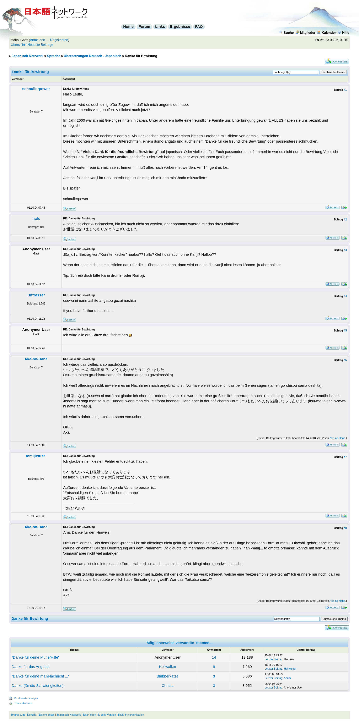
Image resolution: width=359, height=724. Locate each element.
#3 (345, 250)
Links (160, 26)
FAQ (199, 26)
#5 (345, 330)
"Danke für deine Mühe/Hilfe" (35, 657)
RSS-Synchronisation (131, 714)
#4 (345, 296)
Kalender (329, 32)
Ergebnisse (180, 26)
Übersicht (18, 44)
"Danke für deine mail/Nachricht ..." (40, 676)
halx (36, 218)
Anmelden (37, 40)
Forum (144, 26)
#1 (345, 89)
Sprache (53, 56)
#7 (345, 457)
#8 (345, 528)
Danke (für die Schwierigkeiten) (38, 686)
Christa (167, 686)
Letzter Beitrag (273, 659)
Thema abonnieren (23, 703)
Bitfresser (36, 295)
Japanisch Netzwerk (27, 56)
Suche (289, 32)
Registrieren (59, 40)
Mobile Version (107, 714)
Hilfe (345, 32)
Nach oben (89, 714)
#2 (345, 219)
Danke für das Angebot (31, 667)
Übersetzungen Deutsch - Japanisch (92, 56)
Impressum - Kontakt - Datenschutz (32, 714)
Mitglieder (307, 32)
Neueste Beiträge (40, 44)
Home (128, 26)
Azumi (287, 678)
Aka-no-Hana (36, 359)
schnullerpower (36, 89)
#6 (345, 360)
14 (214, 657)
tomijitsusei (36, 456)
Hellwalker (167, 667)
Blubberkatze (167, 676)
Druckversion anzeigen (26, 698)
